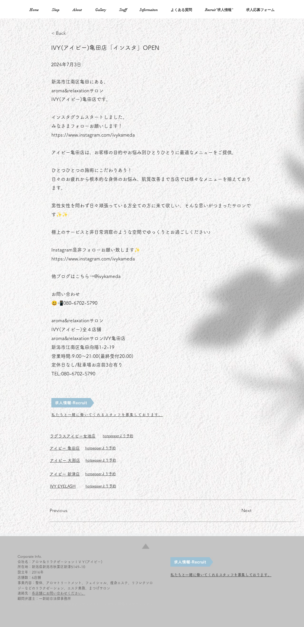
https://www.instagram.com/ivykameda (93, 134)
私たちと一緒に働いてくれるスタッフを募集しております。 (107, 414)
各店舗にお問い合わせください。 (58, 593)
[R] (72, 403)
